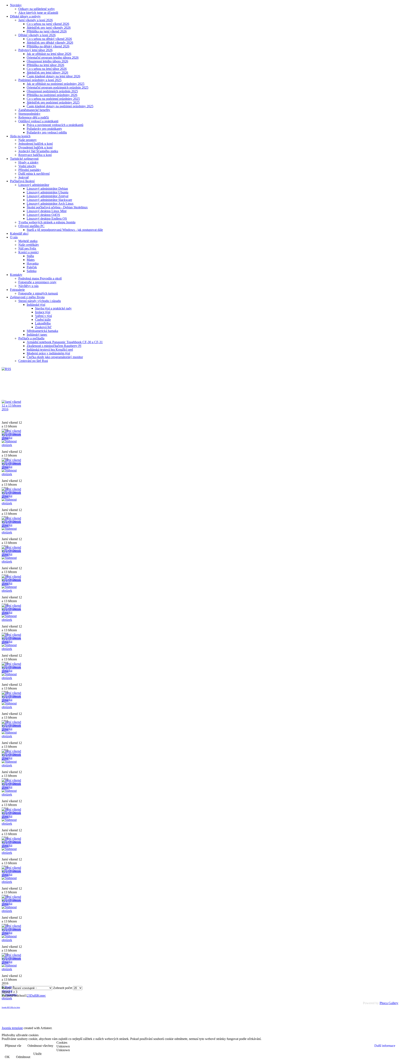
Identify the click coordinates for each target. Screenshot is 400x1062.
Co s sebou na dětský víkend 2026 (49, 39)
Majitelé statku (28, 241)
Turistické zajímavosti (24, 158)
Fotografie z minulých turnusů (38, 293)
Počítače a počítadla (31, 338)
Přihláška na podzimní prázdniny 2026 (52, 95)
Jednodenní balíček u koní (35, 143)
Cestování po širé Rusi (33, 361)
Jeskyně (23, 177)
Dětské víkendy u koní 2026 (37, 35)
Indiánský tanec (37, 334)
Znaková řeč (43, 327)
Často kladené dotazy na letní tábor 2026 (53, 76)
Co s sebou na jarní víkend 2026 (48, 24)
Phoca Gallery (389, 1003)
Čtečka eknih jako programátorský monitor (55, 357)
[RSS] (6, 369)
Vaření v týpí (43, 316)
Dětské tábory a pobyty (25, 16)
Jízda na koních (20, 136)
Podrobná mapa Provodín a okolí (40, 278)
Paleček (32, 267)
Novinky (16, 5)
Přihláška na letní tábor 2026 (45, 65)
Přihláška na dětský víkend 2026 (48, 46)
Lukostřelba (43, 323)
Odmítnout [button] (23, 1057)
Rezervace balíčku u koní (35, 155)
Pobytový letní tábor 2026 (35, 50)
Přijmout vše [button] (13, 1045)
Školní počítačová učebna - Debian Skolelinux (57, 207)
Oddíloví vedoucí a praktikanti (38, 121)
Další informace (384, 1045)
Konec (41, 995)
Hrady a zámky (28, 162)
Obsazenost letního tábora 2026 (47, 61)
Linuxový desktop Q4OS (43, 215)
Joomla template (12, 1028)
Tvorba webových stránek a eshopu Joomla (46, 222)
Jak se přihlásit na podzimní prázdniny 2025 (55, 83)
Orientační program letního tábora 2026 (53, 57)
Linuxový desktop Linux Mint (46, 211)
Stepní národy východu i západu (39, 301)
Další (33, 995)
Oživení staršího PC (31, 226)
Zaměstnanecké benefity (34, 110)
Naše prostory (27, 140)
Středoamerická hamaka (42, 331)
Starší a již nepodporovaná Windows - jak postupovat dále (65, 229)
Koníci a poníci (28, 252)
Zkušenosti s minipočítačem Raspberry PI (54, 346)
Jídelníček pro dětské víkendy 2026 (50, 42)
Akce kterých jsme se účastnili (38, 12)
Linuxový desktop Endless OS (47, 218)
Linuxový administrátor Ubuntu (47, 192)
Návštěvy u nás (28, 286)
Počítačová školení (22, 181)
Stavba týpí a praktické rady (53, 308)
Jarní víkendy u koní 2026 (35, 20)
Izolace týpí (42, 312)
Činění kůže (43, 319)
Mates (31, 259)
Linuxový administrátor (33, 185)
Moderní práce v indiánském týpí (48, 353)
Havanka (33, 263)
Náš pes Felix (27, 248)
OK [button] (7, 1057)
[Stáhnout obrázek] (12, 445)
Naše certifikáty (28, 244)
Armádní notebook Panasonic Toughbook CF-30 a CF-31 (65, 342)
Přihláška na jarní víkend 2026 (47, 31)
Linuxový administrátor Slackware (49, 200)
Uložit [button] (37, 1054)
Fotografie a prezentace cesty (37, 282)
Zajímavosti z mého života (27, 297)
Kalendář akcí (19, 233)
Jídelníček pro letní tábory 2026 (47, 72)
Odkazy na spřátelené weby (36, 9)
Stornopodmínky (29, 113)
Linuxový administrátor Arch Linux (50, 203)
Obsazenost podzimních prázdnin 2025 (52, 91)
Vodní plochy (27, 166)
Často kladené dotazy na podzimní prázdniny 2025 (60, 106)
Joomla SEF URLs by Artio (11, 1007)
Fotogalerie (17, 289)
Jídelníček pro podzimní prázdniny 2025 (53, 102)
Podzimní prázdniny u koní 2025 (39, 80)
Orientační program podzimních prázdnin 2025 (57, 87)
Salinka (31, 271)
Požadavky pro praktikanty (44, 128)
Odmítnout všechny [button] (40, 1045)
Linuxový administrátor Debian (47, 188)
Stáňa (30, 256)
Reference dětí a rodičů (33, 117)
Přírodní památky (29, 170)
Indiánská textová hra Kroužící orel (50, 349)
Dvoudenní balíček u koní (35, 147)
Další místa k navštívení (34, 173)
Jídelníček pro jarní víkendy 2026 (49, 27)
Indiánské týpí (36, 304)
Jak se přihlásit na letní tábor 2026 (49, 54)
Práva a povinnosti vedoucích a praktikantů (55, 125)
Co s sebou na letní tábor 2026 (47, 69)
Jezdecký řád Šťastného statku (38, 151)
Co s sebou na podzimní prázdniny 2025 (53, 98)
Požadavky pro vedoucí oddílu (47, 132)
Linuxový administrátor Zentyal (47, 196)
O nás (14, 237)
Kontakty (16, 274)
